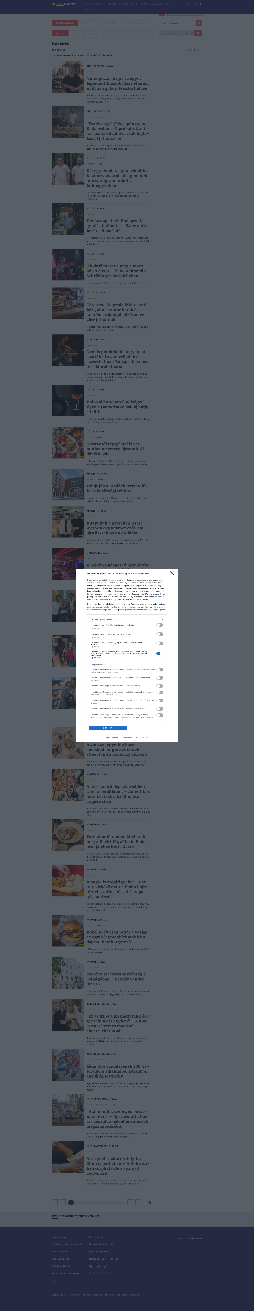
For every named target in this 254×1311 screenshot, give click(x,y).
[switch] (159, 625)
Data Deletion (112, 737)
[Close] (172, 573)
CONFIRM (108, 728)
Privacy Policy (142, 737)
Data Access (127, 737)
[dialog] (127, 655)
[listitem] (127, 619)
